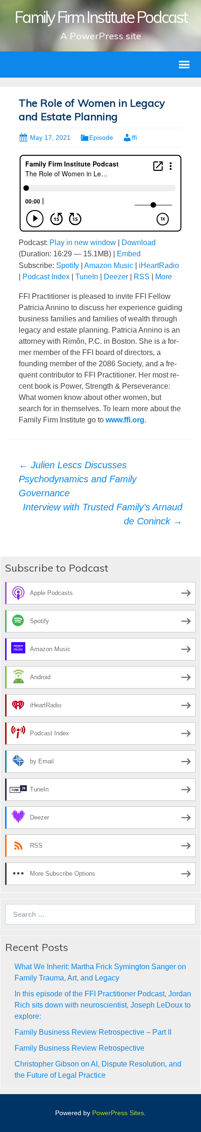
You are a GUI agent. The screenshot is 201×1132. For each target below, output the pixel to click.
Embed (129, 254)
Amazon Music (108, 265)
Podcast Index (46, 277)
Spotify (67, 265)
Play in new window (83, 243)
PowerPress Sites (118, 1113)
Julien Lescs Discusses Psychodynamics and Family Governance (77, 479)
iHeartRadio (159, 265)
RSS (142, 277)
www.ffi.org (125, 420)
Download (139, 243)
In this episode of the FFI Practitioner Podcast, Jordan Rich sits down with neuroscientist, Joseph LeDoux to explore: (102, 1005)
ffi (134, 137)
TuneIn (86, 277)
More (163, 277)
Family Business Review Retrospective (79, 1048)
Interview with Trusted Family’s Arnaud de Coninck (102, 514)
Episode (101, 137)
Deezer (116, 277)
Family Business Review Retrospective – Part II (93, 1032)
